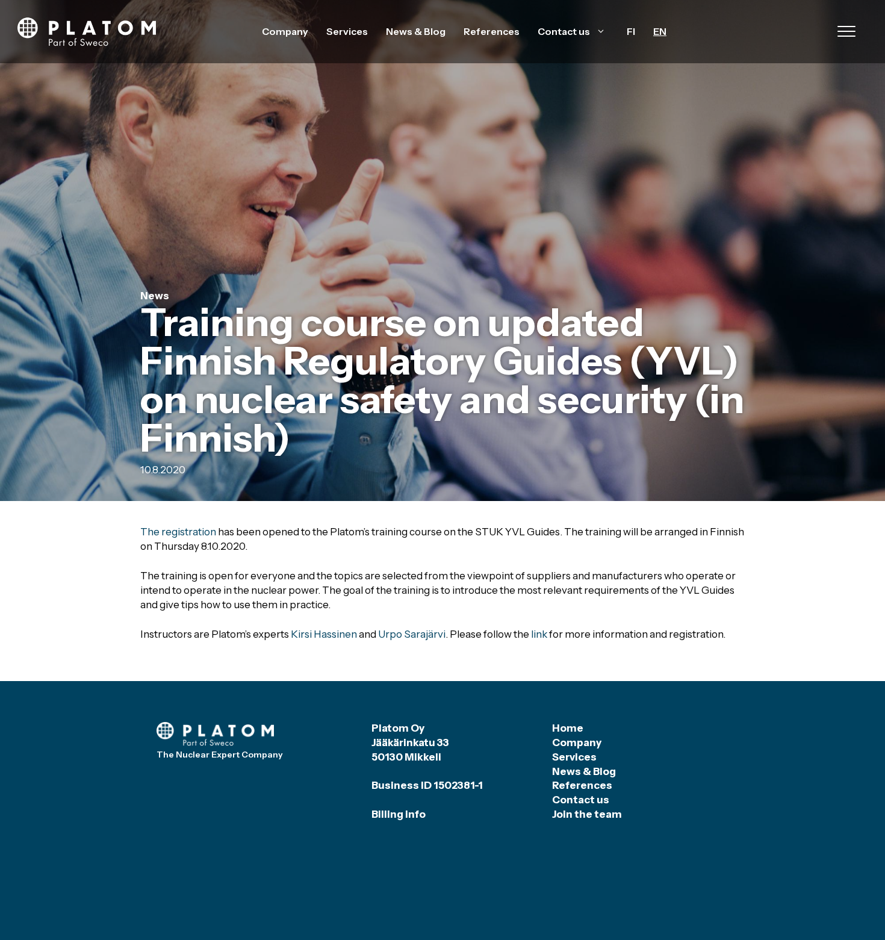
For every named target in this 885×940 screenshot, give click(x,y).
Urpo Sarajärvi (412, 634)
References (492, 31)
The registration (178, 532)
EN (659, 31)
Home (567, 728)
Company (285, 31)
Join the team (587, 814)
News (154, 296)
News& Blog (584, 771)
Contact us (564, 31)
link (539, 634)
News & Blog (416, 31)
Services (347, 31)
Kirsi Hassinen (324, 634)
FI (631, 31)
